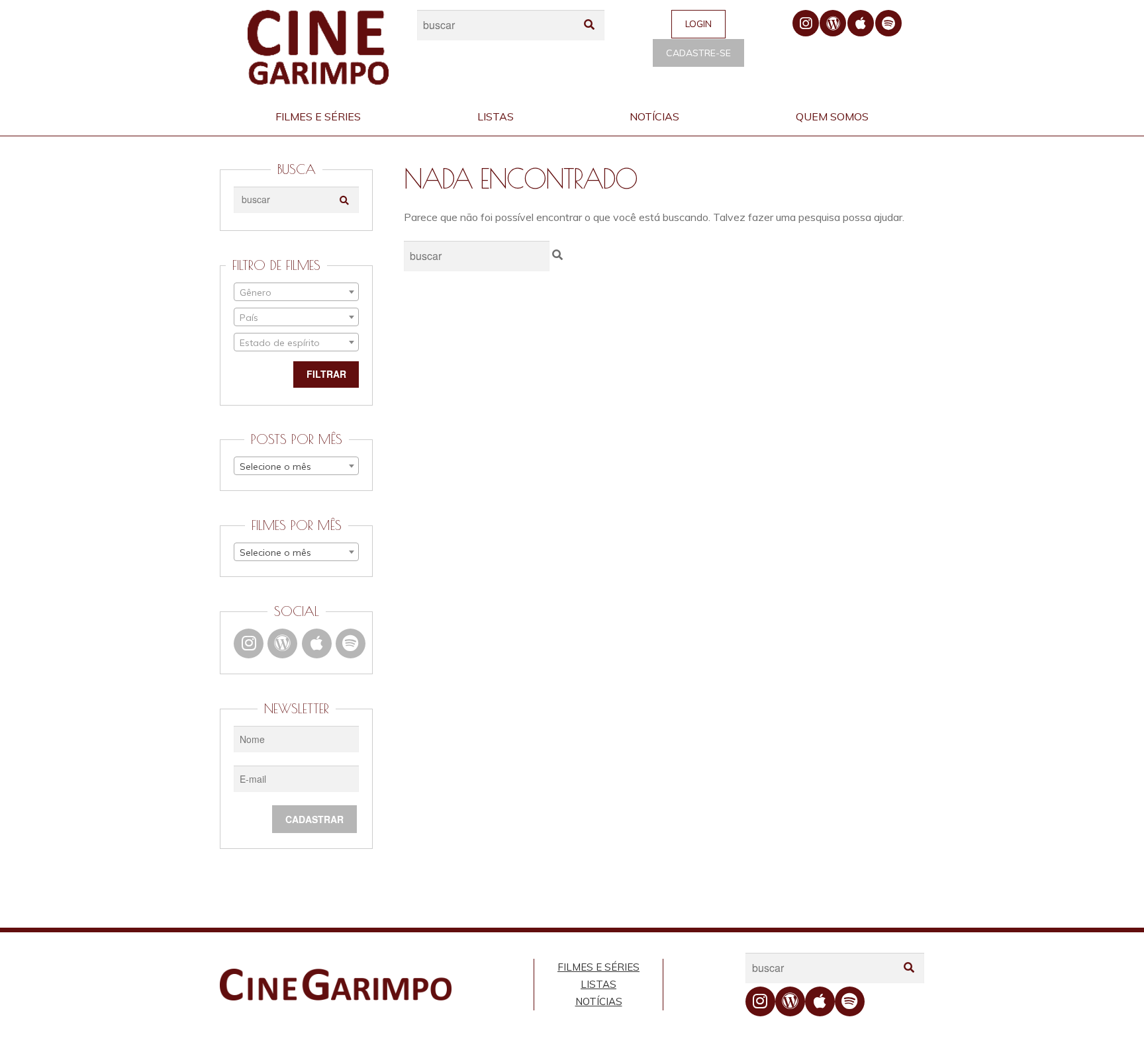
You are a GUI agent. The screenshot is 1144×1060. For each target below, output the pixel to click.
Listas (495, 116)
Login (698, 24)
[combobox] (296, 292)
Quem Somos (832, 116)
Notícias (654, 116)
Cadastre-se (698, 53)
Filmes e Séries (318, 116)
